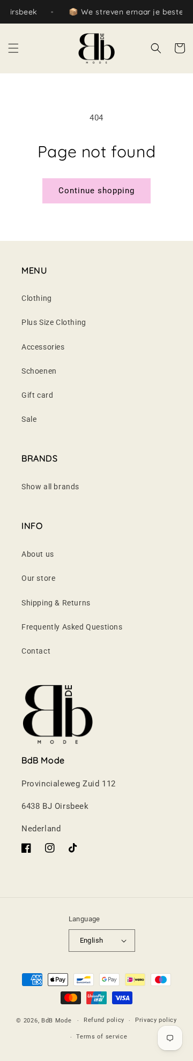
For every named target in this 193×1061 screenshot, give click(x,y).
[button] (13, 48)
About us (37, 554)
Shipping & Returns (56, 602)
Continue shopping (96, 190)
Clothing (36, 298)
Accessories (43, 347)
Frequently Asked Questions (72, 627)
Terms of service (101, 1036)
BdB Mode (56, 1020)
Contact (35, 651)
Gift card (37, 395)
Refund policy (104, 1020)
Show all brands (50, 486)
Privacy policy (156, 1020)
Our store (38, 578)
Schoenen (39, 371)
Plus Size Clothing (53, 322)
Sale (28, 419)
